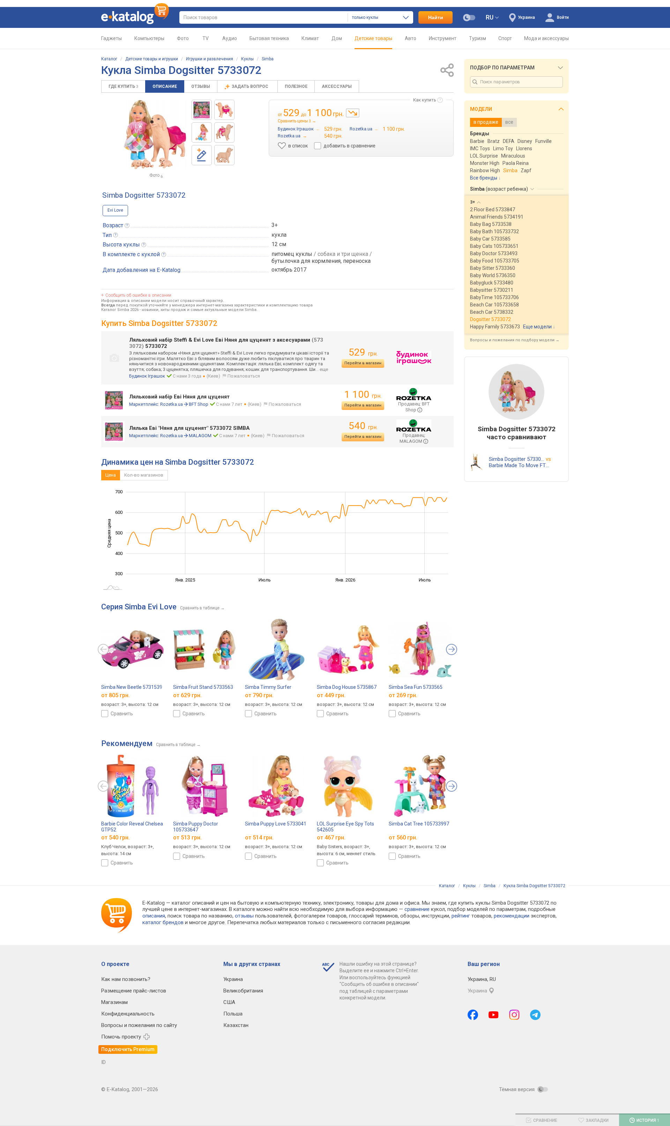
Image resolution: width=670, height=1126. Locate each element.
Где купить (123, 86)
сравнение (417, 909)
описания (153, 916)
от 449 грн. (331, 695)
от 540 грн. (115, 838)
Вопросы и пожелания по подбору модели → (514, 340)
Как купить (424, 99)
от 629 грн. (187, 695)
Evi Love (115, 210)
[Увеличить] (154, 134)
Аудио (229, 38)
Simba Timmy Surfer (268, 687)
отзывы (244, 916)
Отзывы (200, 86)
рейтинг (461, 916)
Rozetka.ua (171, 404)
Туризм (477, 38)
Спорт (505, 38)
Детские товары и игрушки (151, 58)
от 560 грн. (403, 838)
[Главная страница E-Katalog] (135, 17)
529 (363, 352)
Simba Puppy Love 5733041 (275, 824)
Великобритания (243, 991)
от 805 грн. (115, 695)
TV (205, 38)
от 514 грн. (259, 838)
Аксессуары (337, 86)
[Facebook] (473, 1015)
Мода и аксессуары (546, 38)
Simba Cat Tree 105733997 (419, 824)
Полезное (296, 86)
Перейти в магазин (362, 363)
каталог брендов (163, 922)
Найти (435, 17)
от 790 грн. (259, 695)
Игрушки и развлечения (209, 58)
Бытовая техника (269, 38)
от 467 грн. (331, 838)
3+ (274, 225)
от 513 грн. (187, 838)
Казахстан (235, 1025)
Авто (410, 38)
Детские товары (373, 38)
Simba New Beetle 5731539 (131, 687)
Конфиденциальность (128, 1014)
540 (363, 426)
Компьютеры (149, 38)
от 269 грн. (403, 695)
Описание (164, 86)
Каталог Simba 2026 (120, 309)
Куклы (247, 58)
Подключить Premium (128, 1049)
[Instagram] (514, 1015)
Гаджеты (111, 38)
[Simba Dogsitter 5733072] (202, 110)
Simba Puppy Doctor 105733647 (195, 826)
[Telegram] (535, 1015)
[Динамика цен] (352, 112)
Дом (337, 38)
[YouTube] (494, 1014)
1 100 (362, 394)
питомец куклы (291, 254)
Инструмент (442, 38)
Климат (310, 38)
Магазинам (114, 1002)
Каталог (109, 58)
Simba (268, 58)
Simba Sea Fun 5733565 (415, 687)
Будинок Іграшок (147, 376)
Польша (233, 1014)
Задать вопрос (250, 86)
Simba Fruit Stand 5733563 (203, 687)
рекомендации (511, 916)
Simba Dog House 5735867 (347, 687)
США (229, 1002)
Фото (183, 38)
